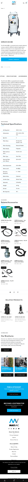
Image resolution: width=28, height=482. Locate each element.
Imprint (14, 437)
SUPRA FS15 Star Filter (6, 220)
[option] (14, 24)
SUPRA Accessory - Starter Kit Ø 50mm (5, 241)
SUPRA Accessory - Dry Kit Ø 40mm (7, 281)
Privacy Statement (14, 435)
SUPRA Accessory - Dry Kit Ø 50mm (21, 241)
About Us (14, 451)
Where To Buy (14, 447)
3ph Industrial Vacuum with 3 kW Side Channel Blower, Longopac (20, 320)
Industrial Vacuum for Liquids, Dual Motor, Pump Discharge (7, 320)
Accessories (23, 76)
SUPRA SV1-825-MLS (20, 317)
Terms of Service (14, 439)
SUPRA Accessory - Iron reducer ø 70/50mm (20, 221)
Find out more (14, 394)
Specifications (12, 76)
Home (2, 8)
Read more (11, 55)
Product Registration (14, 449)
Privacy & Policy (14, 467)
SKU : (2, 67)
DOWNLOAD (7, 375)
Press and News (14, 456)
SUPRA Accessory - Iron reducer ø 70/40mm (6, 261)
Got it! (14, 471)
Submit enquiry (14, 59)
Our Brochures (7, 336)
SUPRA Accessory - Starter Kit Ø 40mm (19, 261)
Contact (14, 454)
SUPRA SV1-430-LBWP (6, 317)
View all (6, 350)
